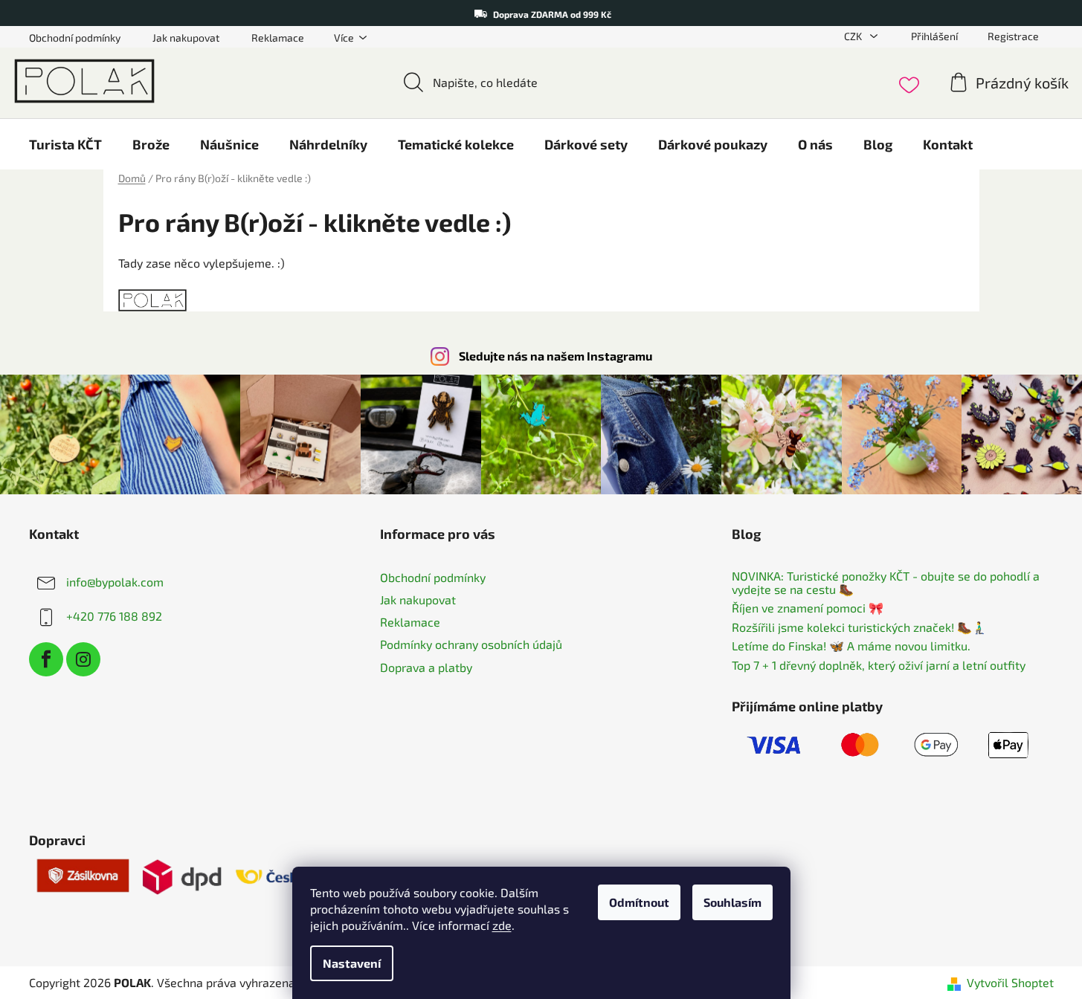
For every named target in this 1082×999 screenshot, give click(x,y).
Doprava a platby (426, 667)
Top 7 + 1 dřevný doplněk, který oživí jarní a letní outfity (878, 665)
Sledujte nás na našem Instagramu (555, 356)
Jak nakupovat (185, 37)
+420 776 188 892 (114, 616)
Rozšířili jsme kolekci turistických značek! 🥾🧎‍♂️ (859, 627)
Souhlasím (732, 902)
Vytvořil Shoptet (1010, 982)
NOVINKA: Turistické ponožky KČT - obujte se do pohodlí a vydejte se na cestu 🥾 (886, 582)
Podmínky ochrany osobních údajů (471, 644)
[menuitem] (65, 144)
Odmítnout (639, 902)
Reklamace (277, 37)
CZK (854, 36)
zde (502, 925)
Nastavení (352, 963)
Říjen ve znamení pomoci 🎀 (807, 608)
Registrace (1013, 36)
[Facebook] (46, 659)
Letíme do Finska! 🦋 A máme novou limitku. (851, 646)
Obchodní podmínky (74, 37)
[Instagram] (83, 659)
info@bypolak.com (115, 582)
